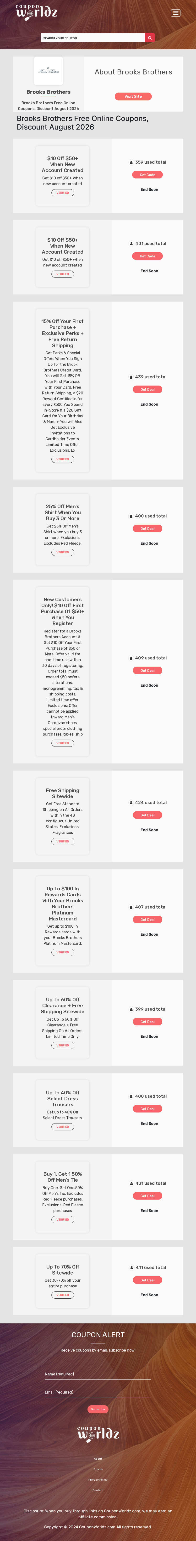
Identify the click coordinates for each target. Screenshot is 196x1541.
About (98, 1458)
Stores (98, 1469)
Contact (98, 1490)
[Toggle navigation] (175, 13)
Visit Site (133, 96)
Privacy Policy (98, 1479)
